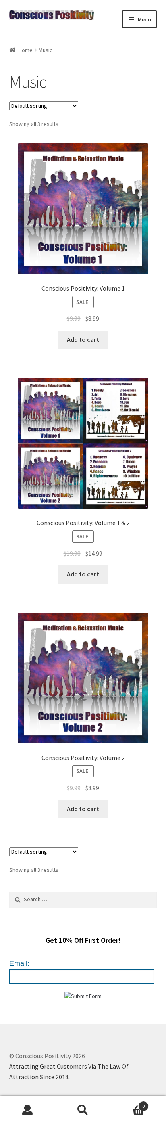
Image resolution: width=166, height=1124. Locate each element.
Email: (19, 963)
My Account (27, 1110)
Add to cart (83, 339)
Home (26, 50)
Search (82, 1110)
